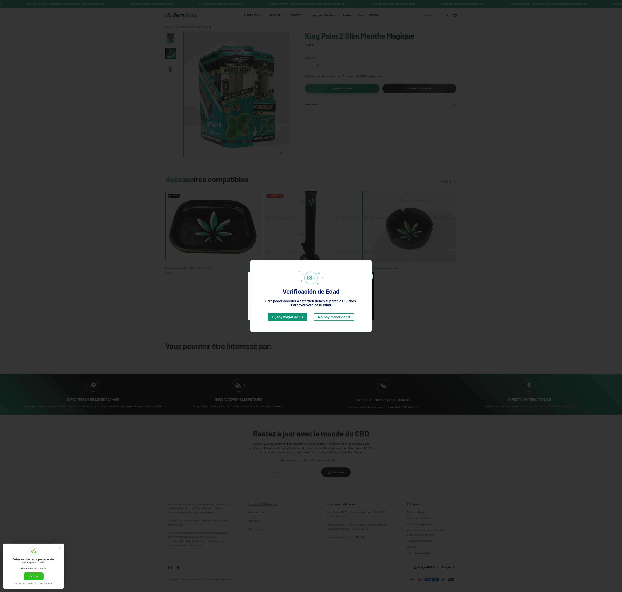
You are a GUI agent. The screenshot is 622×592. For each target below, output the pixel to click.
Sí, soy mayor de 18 (287, 317)
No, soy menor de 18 (334, 317)
